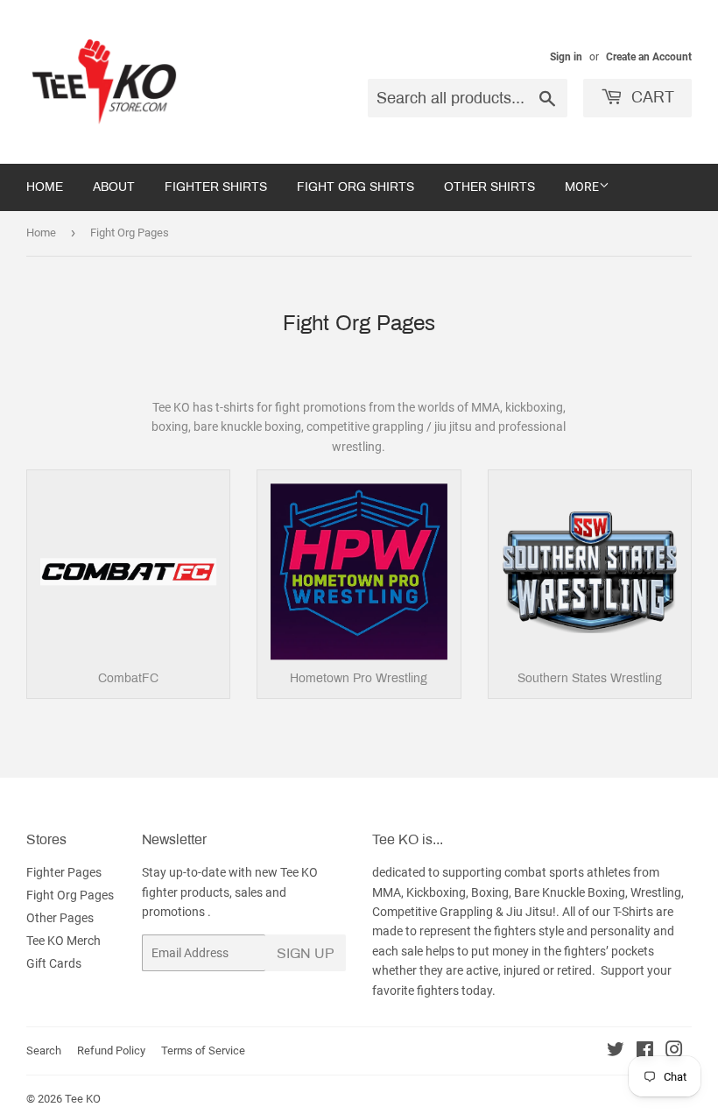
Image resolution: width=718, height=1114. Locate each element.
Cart (650, 97)
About (114, 187)
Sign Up (305, 953)
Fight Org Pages (70, 895)
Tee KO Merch (63, 941)
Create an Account (649, 57)
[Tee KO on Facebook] (645, 1052)
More (582, 187)
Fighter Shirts (216, 187)
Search (43, 1050)
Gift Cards (53, 963)
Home (44, 187)
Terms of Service (203, 1050)
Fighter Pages (64, 872)
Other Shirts (489, 187)
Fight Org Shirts (355, 187)
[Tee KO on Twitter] (615, 1052)
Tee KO (83, 1098)
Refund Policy (111, 1050)
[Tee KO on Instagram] (674, 1052)
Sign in (566, 57)
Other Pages (60, 918)
